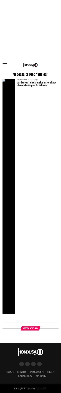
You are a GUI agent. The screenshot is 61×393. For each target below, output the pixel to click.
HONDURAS (21, 372)
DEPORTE (50, 372)
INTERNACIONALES (37, 372)
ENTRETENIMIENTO (25, 376)
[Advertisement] (30, 30)
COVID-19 (10, 372)
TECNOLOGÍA (41, 376)
